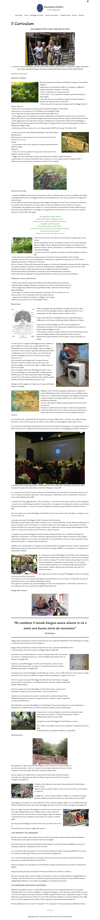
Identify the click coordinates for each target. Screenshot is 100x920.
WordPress (69, 916)
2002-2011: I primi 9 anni (19, 73)
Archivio (74, 15)
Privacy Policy (50, 910)
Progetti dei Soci (65, 15)
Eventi (26, 15)
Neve (55, 916)
